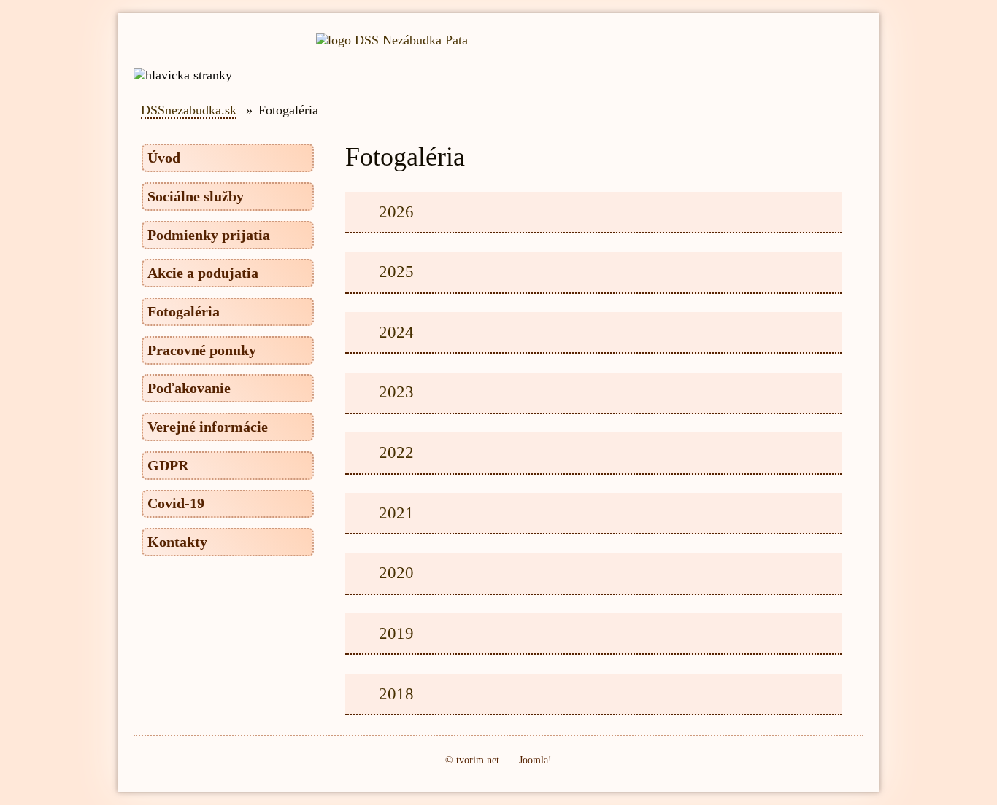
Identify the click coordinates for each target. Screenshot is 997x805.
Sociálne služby (195, 196)
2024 (396, 331)
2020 (396, 572)
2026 (396, 211)
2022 (396, 452)
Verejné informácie (207, 427)
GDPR (167, 465)
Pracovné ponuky (201, 350)
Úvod (163, 157)
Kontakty (177, 542)
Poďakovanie (189, 388)
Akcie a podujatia (202, 273)
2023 (396, 391)
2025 (396, 271)
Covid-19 (175, 503)
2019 (396, 632)
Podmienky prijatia (208, 235)
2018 (396, 693)
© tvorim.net (472, 760)
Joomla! (535, 760)
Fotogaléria (183, 311)
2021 (396, 512)
